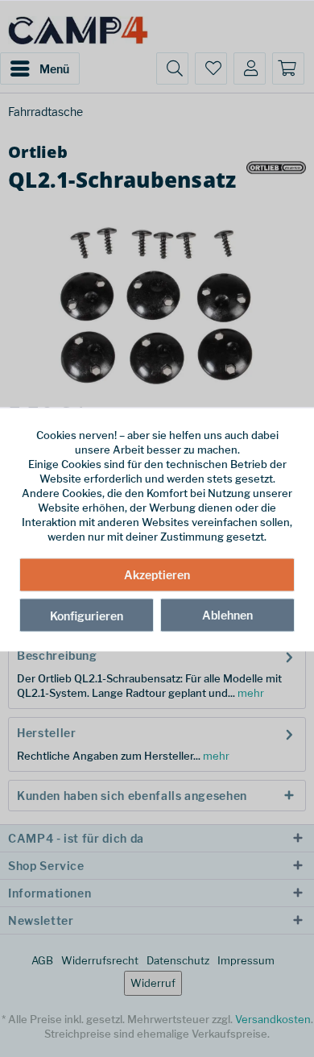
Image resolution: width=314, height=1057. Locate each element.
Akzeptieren (157, 574)
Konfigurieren (86, 615)
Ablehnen (227, 614)
